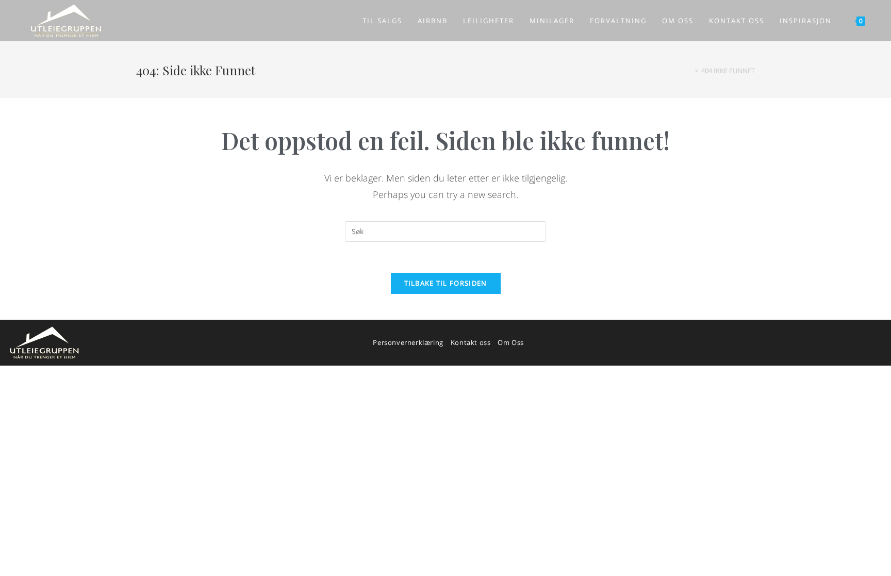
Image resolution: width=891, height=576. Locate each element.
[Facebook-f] (844, 342)
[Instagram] (873, 342)
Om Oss (511, 342)
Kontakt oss (471, 342)
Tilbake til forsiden (445, 283)
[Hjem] (688, 70)
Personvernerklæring (408, 342)
